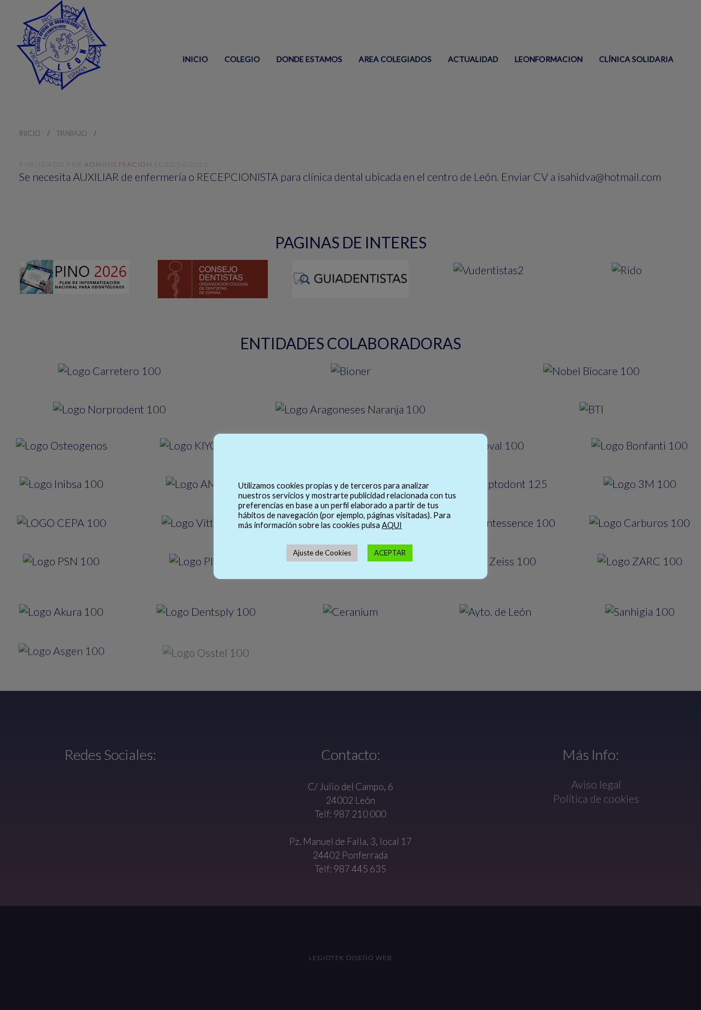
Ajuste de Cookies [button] (322, 552)
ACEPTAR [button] (390, 552)
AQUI (392, 525)
